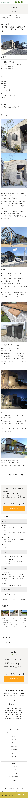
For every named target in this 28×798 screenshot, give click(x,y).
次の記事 (23, 599)
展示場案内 (14, 766)
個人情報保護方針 (14, 776)
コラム (14, 760)
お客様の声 (14, 746)
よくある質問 (14, 749)
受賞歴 (14, 739)
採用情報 (14, 780)
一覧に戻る (14, 599)
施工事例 (14, 736)
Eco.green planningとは (14, 733)
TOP (14, 726)
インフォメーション (14, 729)
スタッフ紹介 (14, 770)
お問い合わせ (14, 509)
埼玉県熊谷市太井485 (17, 693)
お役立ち (14, 756)
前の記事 (5, 599)
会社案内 (14, 763)
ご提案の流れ (14, 743)
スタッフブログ (14, 773)
